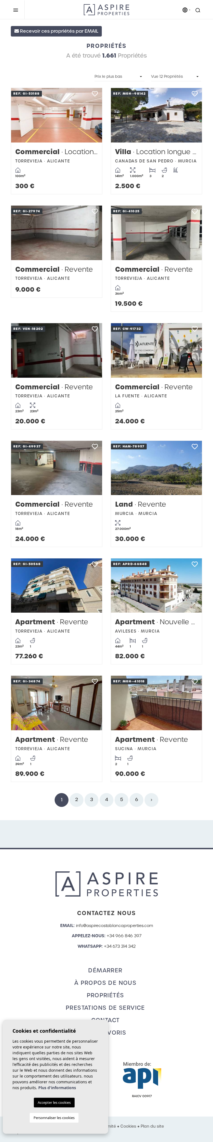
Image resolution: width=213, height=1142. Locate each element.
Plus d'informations (57, 1087)
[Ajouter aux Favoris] (95, 95)
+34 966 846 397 (124, 935)
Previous (21, 115)
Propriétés (105, 995)
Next (92, 115)
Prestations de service (105, 1007)
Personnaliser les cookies (54, 1117)
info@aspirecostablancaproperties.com (114, 925)
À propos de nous (105, 982)
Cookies (128, 1126)
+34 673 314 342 (120, 946)
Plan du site (152, 1126)
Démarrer (105, 970)
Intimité (108, 1126)
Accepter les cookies (54, 1102)
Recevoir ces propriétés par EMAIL (58, 31)
